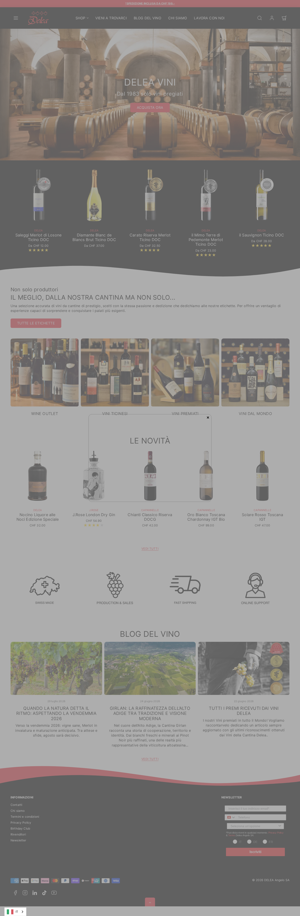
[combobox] (15, 911)
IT (17, 911)
